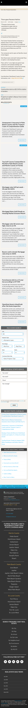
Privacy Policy (21, 400)
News (20, 22)
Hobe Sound (14, 536)
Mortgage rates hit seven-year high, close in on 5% (13, 225)
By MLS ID (14, 649)
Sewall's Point (14, 555)
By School (14, 634)
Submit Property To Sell (20, 487)
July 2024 (6, 676)
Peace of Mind (7, 459)
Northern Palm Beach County (7, 82)
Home (2, 9)
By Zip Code (14, 637)
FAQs (10, 498)
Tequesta (14, 584)
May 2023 (6, 685)
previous (13, 89)
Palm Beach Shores (14, 581)
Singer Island (14, 587)
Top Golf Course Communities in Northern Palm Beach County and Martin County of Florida (13, 163)
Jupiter (14, 570)
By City (14, 628)
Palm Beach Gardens (14, 578)
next (14, 97)
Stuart (14, 558)
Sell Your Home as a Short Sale (11, 466)
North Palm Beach (14, 576)
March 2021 (6, 692)
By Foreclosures (14, 643)
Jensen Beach (14, 544)
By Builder (14, 646)
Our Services (9, 485)
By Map (14, 631)
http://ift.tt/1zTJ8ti (17, 78)
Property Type (5, 337)
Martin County (14, 533)
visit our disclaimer (18, 700)
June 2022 (6, 689)
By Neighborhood (14, 640)
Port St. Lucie (14, 610)
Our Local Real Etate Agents (10, 470)
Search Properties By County (15, 7)
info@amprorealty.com (15, 499)
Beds (3, 350)
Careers (3, 485)
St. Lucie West (14, 612)
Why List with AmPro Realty (10, 456)
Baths (15, 350)
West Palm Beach (14, 589)
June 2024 (6, 679)
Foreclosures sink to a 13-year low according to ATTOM (12, 281)
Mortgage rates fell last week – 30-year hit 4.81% (13, 188)
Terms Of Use (11, 487)
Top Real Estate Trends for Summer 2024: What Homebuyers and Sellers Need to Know (13, 442)
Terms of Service (4, 401)
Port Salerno (14, 553)
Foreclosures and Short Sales (19, 485)
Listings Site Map (4, 703)
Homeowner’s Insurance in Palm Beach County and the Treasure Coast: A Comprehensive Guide (13, 124)
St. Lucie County (14, 596)
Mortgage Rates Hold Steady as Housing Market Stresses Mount (13, 212)
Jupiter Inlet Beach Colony (14, 573)
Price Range (5, 343)
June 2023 (6, 682)
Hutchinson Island (14, 539)
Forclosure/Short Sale (7, 356)
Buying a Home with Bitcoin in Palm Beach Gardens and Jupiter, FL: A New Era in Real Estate (13, 434)
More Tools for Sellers (9, 477)
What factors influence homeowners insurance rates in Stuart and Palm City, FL (13, 421)
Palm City (14, 550)
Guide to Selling (7, 473)
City (3, 331)
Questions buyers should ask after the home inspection (12, 305)
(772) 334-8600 (9, 513)
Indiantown (14, 542)
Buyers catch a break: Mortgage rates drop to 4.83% (13, 253)
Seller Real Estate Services (10, 452)
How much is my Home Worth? (11, 463)
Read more (22, 140)
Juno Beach (14, 568)
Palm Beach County (14, 564)
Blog (4, 9)
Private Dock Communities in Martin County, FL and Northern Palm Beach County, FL (14, 415)
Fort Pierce (14, 599)
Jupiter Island (14, 547)
